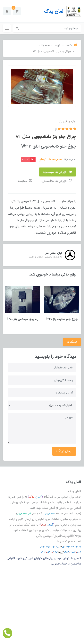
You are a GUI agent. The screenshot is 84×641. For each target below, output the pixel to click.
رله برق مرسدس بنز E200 (22, 319)
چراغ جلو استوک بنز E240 (62, 319)
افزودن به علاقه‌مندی (54, 180)
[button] (17, 11)
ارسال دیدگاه (64, 451)
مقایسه (23, 180)
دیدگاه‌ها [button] (72, 342)
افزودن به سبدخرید (55, 171)
